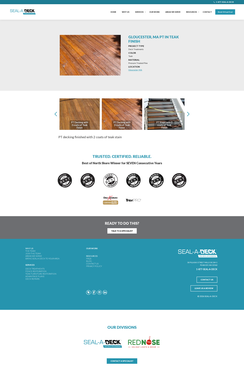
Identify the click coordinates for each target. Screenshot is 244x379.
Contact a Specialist (122, 361)
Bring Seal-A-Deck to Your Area (42, 258)
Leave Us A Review (204, 288)
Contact (207, 12)
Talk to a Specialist (122, 231)
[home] (23, 12)
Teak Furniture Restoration (40, 274)
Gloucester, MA (135, 70)
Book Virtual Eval (225, 12)
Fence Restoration (36, 271)
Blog (89, 261)
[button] (139, 12)
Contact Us (92, 263)
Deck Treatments (35, 268)
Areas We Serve (172, 12)
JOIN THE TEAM (33, 253)
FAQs (88, 258)
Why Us (125, 12)
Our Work (154, 12)
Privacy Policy (94, 266)
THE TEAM (30, 251)
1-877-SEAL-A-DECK (225, 2)
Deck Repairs (32, 279)
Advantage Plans (34, 276)
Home (113, 12)
